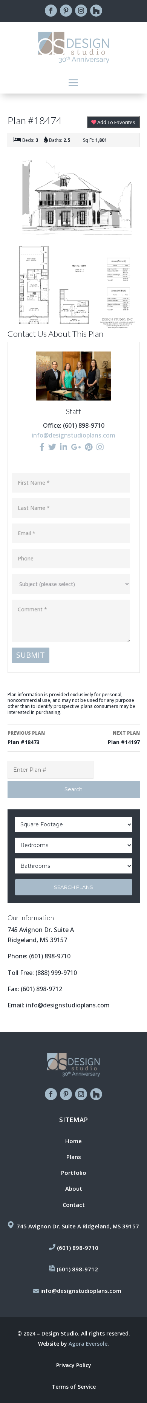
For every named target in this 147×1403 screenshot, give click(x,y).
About (73, 1188)
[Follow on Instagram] (81, 11)
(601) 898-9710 (49, 956)
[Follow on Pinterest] (66, 11)
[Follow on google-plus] (96, 11)
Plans (73, 1156)
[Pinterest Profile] (89, 447)
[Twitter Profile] (52, 447)
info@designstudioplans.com (73, 435)
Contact (74, 1204)
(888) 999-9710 (56, 973)
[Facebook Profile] (42, 447)
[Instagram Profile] (100, 447)
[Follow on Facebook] (51, 11)
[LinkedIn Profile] (63, 447)
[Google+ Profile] (76, 447)
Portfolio (73, 1172)
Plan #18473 (26, 738)
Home (73, 1141)
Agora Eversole (88, 1343)
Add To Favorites (115, 122)
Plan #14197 (123, 738)
